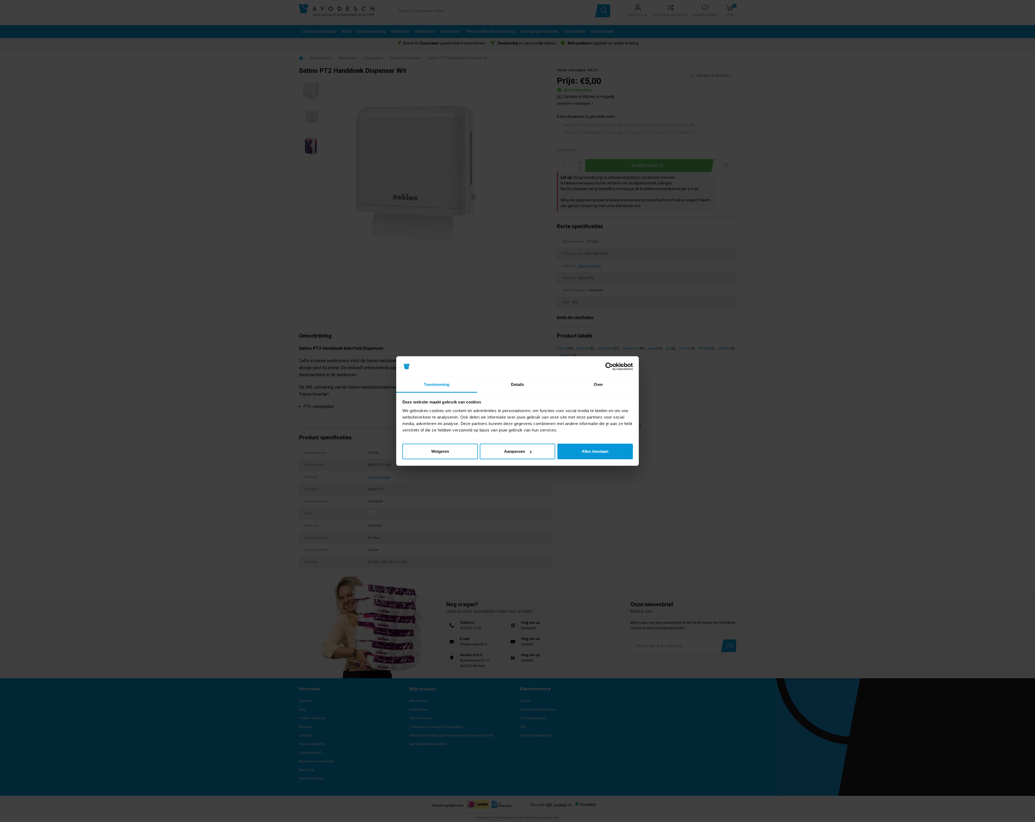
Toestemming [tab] (436, 384)
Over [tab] (598, 384)
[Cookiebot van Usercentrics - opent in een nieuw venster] (609, 367)
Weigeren (440, 451)
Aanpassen (514, 451)
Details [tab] (517, 384)
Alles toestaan (595, 451)
